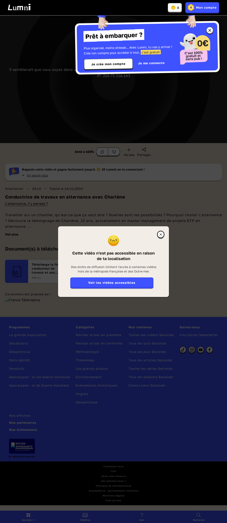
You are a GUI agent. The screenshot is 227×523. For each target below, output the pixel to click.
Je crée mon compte (108, 64)
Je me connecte (151, 63)
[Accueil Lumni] (19, 7)
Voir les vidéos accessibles (111, 282)
